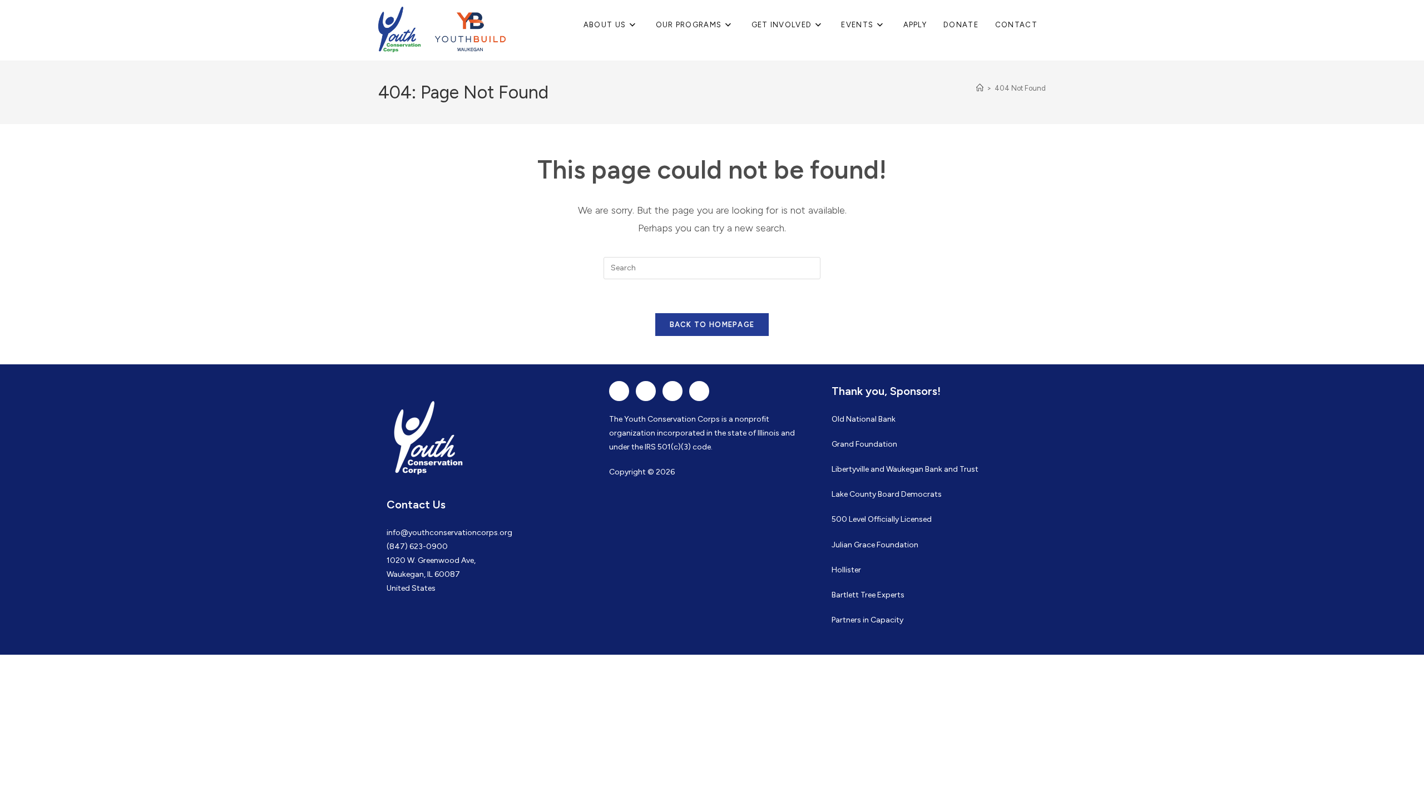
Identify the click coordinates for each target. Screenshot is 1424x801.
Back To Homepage (712, 324)
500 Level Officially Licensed (882, 519)
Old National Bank (864, 419)
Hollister (846, 570)
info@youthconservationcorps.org (449, 532)
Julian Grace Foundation (875, 545)
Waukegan (904, 469)
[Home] (979, 88)
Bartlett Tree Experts (868, 595)
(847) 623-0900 (417, 546)
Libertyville (850, 469)
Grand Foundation (864, 444)
